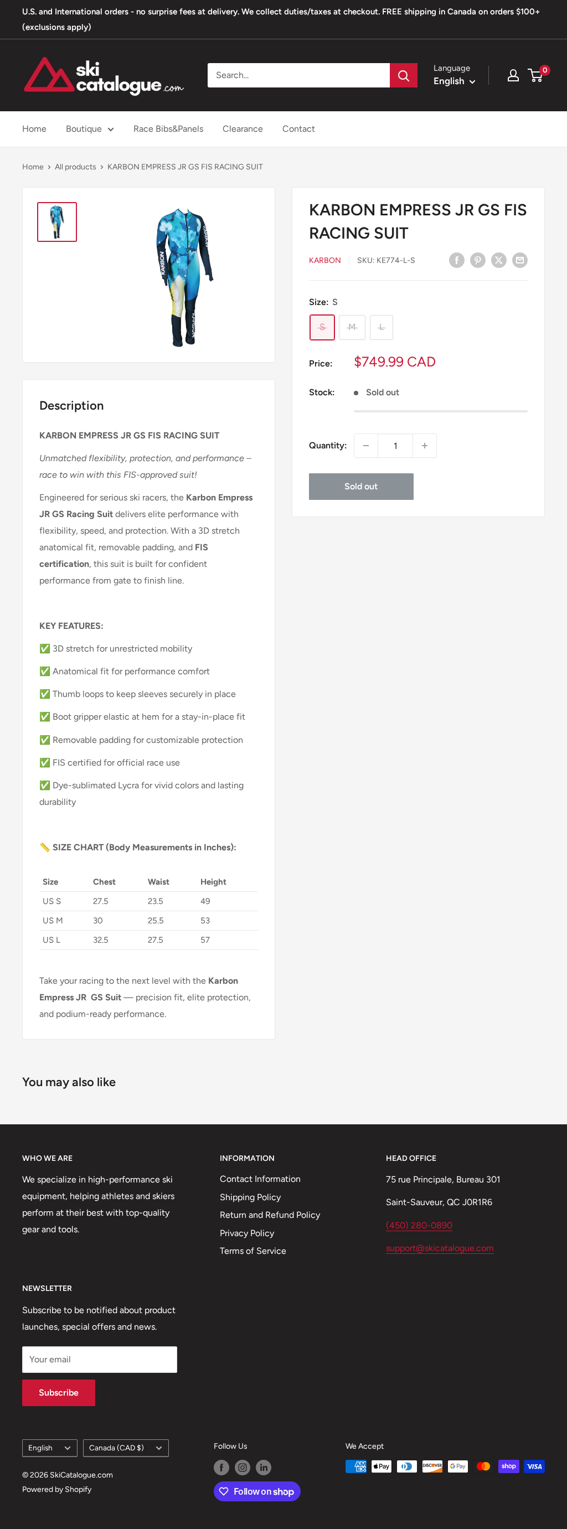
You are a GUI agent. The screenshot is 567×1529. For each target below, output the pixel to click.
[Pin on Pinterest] (478, 259)
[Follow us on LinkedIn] (263, 1467)
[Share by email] (520, 259)
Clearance (243, 128)
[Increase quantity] (424, 445)
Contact (298, 128)
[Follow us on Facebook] (221, 1467)
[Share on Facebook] (457, 259)
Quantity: (328, 445)
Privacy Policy (247, 1233)
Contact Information (260, 1179)
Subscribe (59, 1392)
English (40, 1447)
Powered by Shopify (56, 1489)
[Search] (403, 75)
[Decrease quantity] (366, 445)
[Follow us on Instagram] (242, 1467)
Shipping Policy (250, 1197)
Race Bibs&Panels (168, 128)
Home (34, 128)
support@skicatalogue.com (440, 1248)
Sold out (361, 486)
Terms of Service (253, 1251)
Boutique (84, 128)
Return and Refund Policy (270, 1215)
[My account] (513, 75)
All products (75, 167)
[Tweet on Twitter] (499, 259)
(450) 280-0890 (419, 1225)
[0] (536, 75)
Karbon (325, 260)
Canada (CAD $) (116, 1447)
